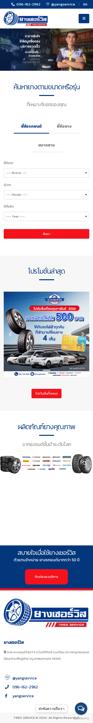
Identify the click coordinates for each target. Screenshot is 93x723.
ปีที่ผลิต (9, 206)
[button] (10, 334)
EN (85, 4)
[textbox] (46, 172)
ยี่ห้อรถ (8, 163)
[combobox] (46, 173)
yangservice (23, 696)
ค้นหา (46, 234)
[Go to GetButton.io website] (81, 718)
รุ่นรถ (7, 184)
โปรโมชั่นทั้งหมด (46, 393)
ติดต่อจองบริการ (46, 576)
